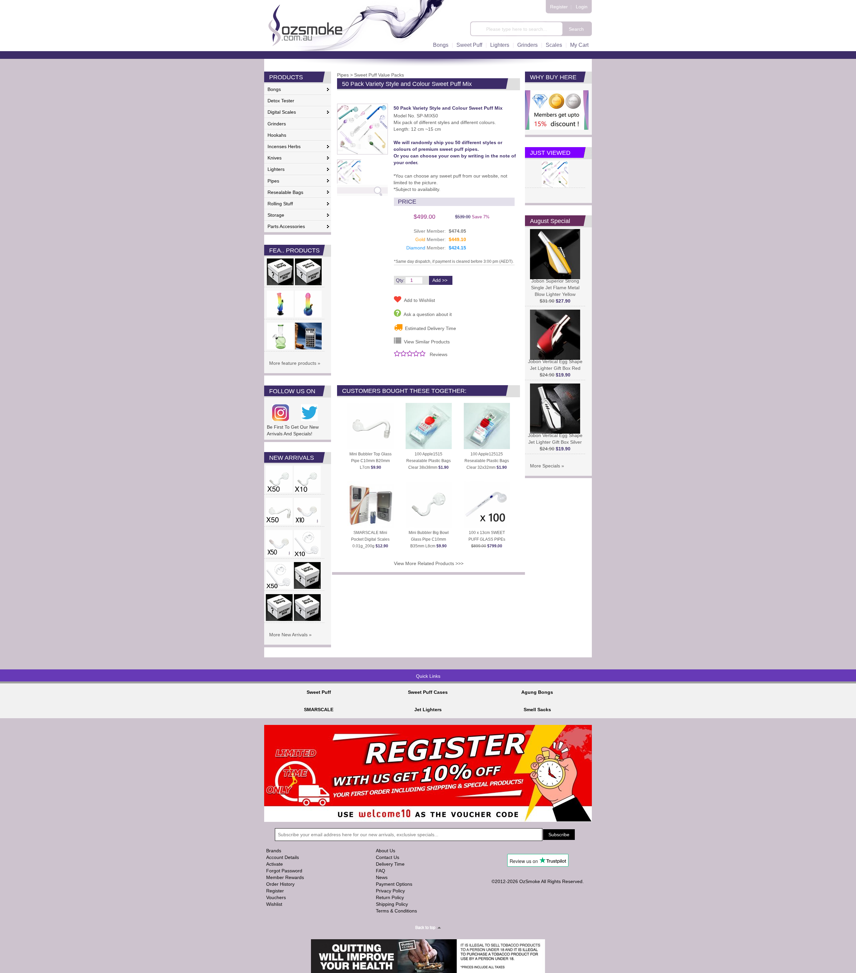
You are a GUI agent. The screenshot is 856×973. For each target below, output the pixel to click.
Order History (280, 884)
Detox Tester (281, 100)
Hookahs (277, 135)
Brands (273, 850)
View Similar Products (425, 341)
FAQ (380, 870)
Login (581, 6)
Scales (554, 45)
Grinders (527, 45)
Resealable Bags (285, 192)
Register (559, 6)
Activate (274, 864)
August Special (550, 221)
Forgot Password (284, 870)
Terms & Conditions (396, 910)
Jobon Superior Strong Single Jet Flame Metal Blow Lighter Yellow (555, 287)
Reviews (438, 354)
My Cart (579, 45)
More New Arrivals (288, 634)
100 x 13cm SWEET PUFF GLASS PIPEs (486, 539)
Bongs (440, 45)
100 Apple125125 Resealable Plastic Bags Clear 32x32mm (486, 461)
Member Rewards (285, 877)
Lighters (499, 45)
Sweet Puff (469, 45)
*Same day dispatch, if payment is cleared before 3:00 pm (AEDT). (454, 261)
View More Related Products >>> (428, 563)
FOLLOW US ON (292, 391)
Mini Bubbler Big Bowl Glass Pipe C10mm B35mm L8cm (429, 539)
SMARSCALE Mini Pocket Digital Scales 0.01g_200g (370, 539)
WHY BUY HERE (553, 77)
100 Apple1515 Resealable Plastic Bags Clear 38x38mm (428, 461)
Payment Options (394, 884)
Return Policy (390, 897)
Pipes (273, 181)
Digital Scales (282, 112)
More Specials (545, 465)
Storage (276, 215)
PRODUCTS (286, 77)
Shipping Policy (392, 904)
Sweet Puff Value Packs (379, 75)
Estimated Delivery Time (429, 328)
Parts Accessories (286, 226)
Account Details (282, 857)
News (382, 877)
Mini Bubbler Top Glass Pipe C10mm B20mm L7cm (370, 461)
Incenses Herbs (284, 146)
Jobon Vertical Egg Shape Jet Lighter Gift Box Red (555, 365)
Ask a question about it (426, 314)
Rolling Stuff (280, 203)
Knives (275, 157)
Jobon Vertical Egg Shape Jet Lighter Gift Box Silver (555, 439)
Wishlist (274, 904)
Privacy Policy (390, 890)
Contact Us (387, 857)
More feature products (292, 363)
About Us (385, 850)
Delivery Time (390, 864)
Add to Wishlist (418, 300)
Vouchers (276, 897)
